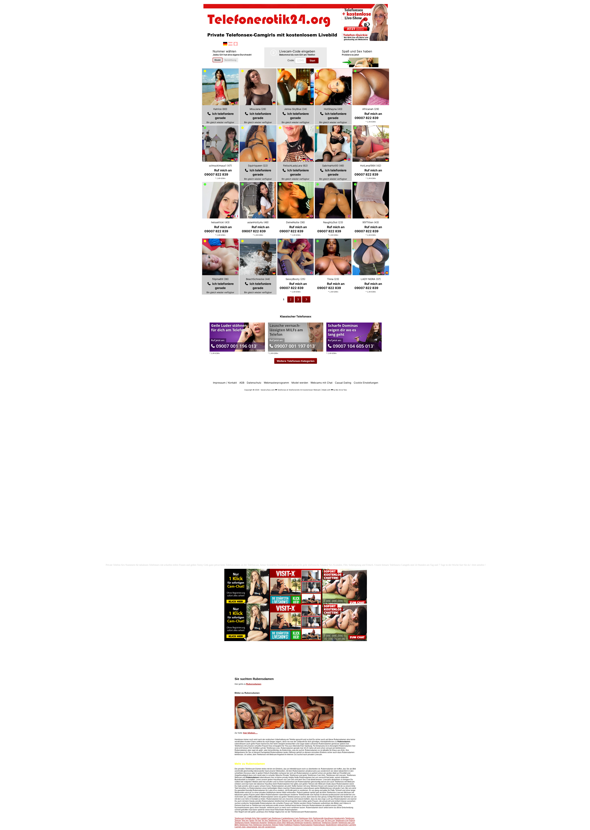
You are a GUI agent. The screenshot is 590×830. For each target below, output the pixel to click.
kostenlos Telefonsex (312, 823)
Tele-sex (245, 820)
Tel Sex (265, 820)
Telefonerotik (318, 818)
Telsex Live (309, 820)
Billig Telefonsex (241, 825)
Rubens (296, 825)
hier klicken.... (250, 733)
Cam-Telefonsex (301, 818)
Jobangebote (251, 827)
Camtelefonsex (287, 818)
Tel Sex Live (330, 820)
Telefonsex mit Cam (346, 823)
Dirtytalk (248, 818)
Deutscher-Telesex (270, 825)
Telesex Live (287, 820)
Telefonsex (349, 818)
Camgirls (352, 825)
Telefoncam (239, 818)
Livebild (263, 818)
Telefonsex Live (274, 820)
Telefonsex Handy (242, 823)
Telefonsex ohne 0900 (276, 823)
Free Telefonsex (255, 825)
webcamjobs (342, 825)
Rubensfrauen (319, 825)
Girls (310, 818)
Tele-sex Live (298, 820)
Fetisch (352, 820)
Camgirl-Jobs (240, 827)
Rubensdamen (253, 684)
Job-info (261, 827)
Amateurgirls (339, 818)
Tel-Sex (258, 820)
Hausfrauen (329, 818)
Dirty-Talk (256, 818)
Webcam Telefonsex (294, 823)
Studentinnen (331, 825)
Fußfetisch (288, 825)
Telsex (251, 820)
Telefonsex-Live (342, 820)
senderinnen (270, 827)
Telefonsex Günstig (330, 823)
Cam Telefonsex (274, 818)
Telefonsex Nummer (258, 823)
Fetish (281, 825)
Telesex (238, 820)
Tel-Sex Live (319, 820)
